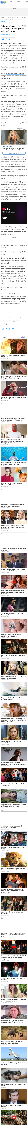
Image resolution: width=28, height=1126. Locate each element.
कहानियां (19, 1)
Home (2, 17)
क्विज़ (27, 1)
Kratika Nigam (5, 35)
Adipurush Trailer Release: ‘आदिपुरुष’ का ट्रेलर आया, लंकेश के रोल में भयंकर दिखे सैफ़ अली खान (13, 75)
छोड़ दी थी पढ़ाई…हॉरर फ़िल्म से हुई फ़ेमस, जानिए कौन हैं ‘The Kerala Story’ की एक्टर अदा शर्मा (13, 260)
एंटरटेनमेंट (8, 17)
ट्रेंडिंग (11, 1)
